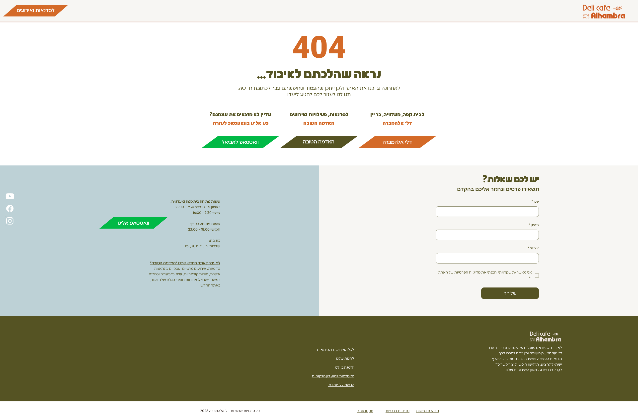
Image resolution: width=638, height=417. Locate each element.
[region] (35, 10)
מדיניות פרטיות (397, 411)
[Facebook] (10, 208)
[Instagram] (10, 221)
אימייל (533, 248)
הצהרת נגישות (427, 411)
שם (535, 202)
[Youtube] (10, 196)
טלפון (534, 225)
